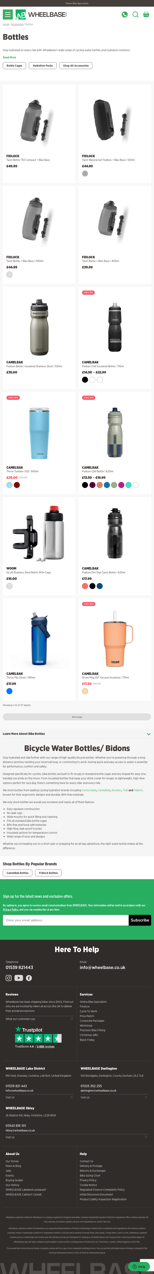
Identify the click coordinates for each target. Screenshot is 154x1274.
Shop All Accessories (76, 65)
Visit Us (10, 1097)
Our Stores (12, 1161)
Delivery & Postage (91, 1166)
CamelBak (104, 790)
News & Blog (13, 1166)
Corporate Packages (92, 1021)
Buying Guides (14, 1180)
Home (6, 24)
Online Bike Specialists (77, 3)
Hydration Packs (43, 65)
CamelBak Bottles (17, 873)
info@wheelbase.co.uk (102, 967)
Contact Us (86, 1161)
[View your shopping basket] (146, 14)
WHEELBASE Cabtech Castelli (24, 1194)
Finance (84, 1006)
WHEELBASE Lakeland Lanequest (26, 1189)
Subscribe (140, 920)
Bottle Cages (14, 65)
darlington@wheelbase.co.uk (98, 1090)
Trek (125, 790)
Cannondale (89, 790)
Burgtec (116, 790)
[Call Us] (125, 14)
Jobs (8, 1171)
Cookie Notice (88, 1185)
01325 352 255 (91, 1086)
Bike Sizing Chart (90, 1175)
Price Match (87, 1016)
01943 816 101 (16, 1125)
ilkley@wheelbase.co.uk (20, 1130)
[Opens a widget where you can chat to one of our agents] (139, 1267)
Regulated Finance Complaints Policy (102, 1189)
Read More (9, 57)
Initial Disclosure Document (96, 1194)
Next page (77, 716)
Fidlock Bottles (48, 873)
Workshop (86, 1025)
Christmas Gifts (89, 1035)
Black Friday (87, 1040)
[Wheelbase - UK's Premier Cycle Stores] (49, 14)
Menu (8, 14)
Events (10, 1175)
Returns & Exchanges (93, 1171)
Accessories (17, 24)
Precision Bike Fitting (92, 1030)
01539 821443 (19, 967)
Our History (12, 1185)
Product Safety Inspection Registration (103, 1199)
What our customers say (20, 1019)
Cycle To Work (88, 1011)
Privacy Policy (10, 909)
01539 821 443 (16, 1086)
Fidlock (138, 790)
